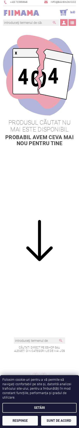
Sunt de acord (59, 421)
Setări (39, 408)
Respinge (20, 421)
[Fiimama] (21, 12)
